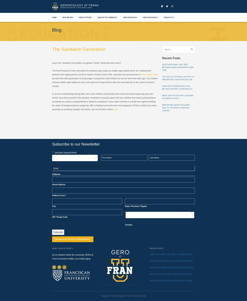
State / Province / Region (136, 206)
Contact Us (169, 17)
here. (116, 109)
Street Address (58, 184)
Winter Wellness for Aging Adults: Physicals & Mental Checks (176, 108)
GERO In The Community (107, 17)
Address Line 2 (59, 195)
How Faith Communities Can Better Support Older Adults (177, 87)
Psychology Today (149, 75)
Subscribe (58, 232)
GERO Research (130, 17)
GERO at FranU (85, 17)
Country (128, 225)
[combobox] (75, 158)
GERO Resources (150, 17)
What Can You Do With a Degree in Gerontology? (178, 96)
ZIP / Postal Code (60, 217)
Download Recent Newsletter (72, 239)
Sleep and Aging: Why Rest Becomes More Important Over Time (177, 67)
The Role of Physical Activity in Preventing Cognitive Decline (178, 78)
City (54, 206)
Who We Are (68, 17)
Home (54, 17)
